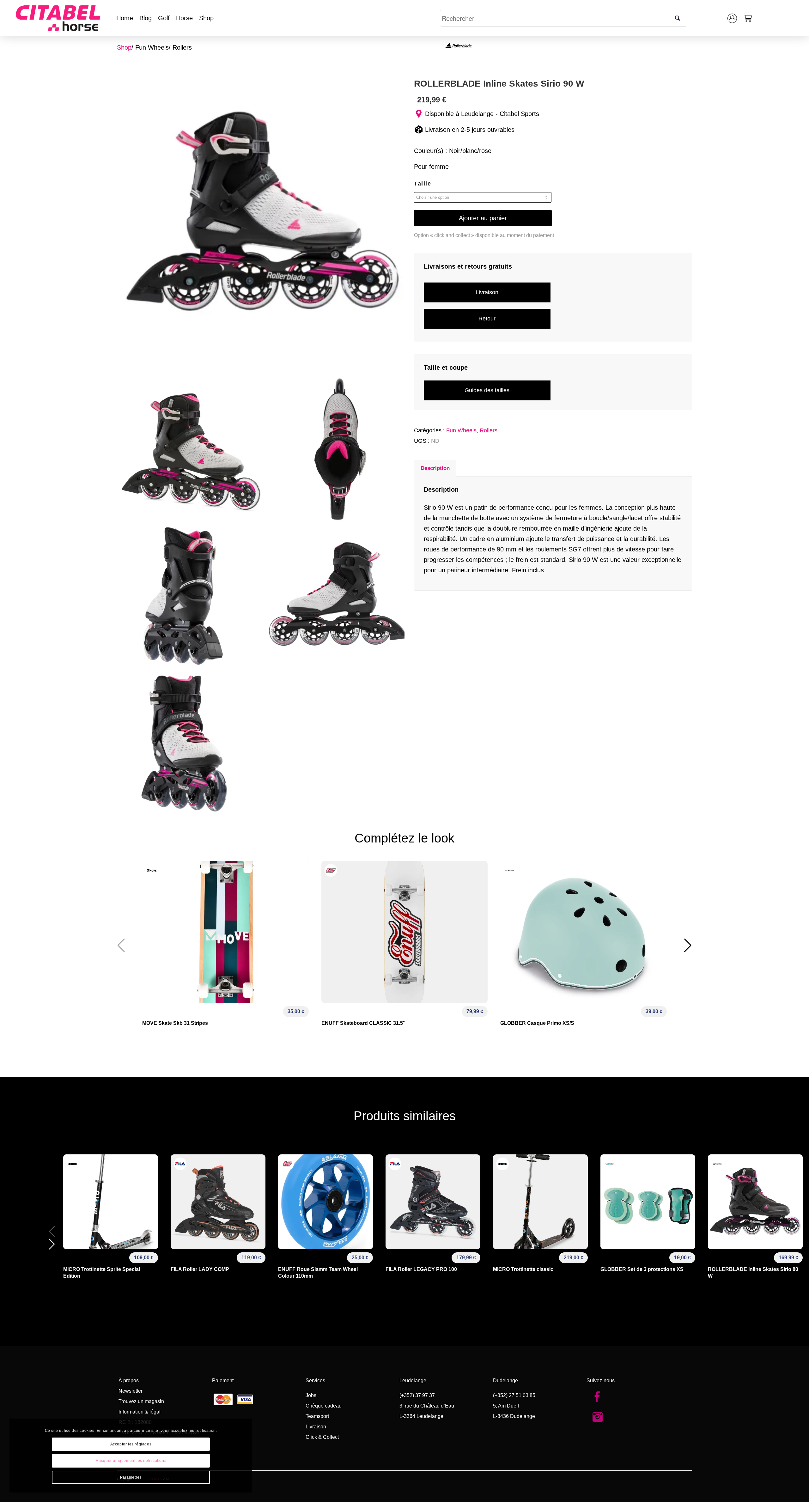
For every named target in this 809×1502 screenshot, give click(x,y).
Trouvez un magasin (141, 1401)
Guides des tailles (487, 390)
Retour (487, 318)
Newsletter (131, 1391)
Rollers (182, 47)
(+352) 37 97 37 (417, 1395)
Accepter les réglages (131, 1444)
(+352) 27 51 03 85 (514, 1395)
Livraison (487, 292)
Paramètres (131, 1477)
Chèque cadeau (324, 1405)
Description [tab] (435, 468)
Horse (184, 18)
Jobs (311, 1395)
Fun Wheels (152, 47)
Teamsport (317, 1416)
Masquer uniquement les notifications (131, 1460)
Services (315, 1380)
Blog (145, 18)
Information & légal (140, 1411)
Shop (206, 18)
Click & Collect (322, 1437)
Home (124, 18)
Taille (422, 183)
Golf (164, 18)
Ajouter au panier (483, 218)
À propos (129, 1380)
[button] (688, 945)
